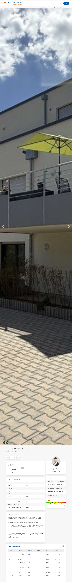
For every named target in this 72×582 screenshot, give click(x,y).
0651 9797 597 (50, 7)
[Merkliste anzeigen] (11, 457)
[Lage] (4, 442)
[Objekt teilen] (18, 457)
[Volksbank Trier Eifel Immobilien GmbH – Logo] (12, 2)
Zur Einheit (57, 554)
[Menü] (60, 4)
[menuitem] (60, 4)
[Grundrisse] (7, 442)
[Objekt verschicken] (14, 457)
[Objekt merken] (7, 457)
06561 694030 (65, 7)
